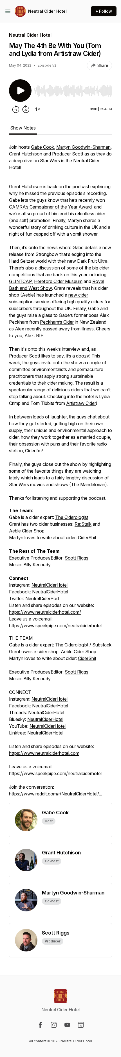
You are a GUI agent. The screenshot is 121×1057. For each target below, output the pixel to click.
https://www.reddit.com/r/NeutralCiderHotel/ (54, 794)
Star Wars (19, 484)
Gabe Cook (42, 147)
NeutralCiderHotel (50, 585)
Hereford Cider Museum (58, 281)
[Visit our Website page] (81, 1025)
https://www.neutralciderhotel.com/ (45, 612)
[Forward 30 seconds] (26, 109)
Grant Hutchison (25, 154)
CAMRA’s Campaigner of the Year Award (50, 207)
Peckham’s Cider (57, 322)
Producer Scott (67, 154)
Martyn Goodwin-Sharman (83, 147)
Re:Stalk (83, 524)
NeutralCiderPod (42, 598)
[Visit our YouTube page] (67, 1025)
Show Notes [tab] (23, 128)
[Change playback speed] (37, 109)
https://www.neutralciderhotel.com (44, 753)
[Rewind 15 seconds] (16, 109)
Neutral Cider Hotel (47, 11)
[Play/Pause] (20, 90)
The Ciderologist (71, 517)
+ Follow (103, 11)
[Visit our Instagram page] (54, 1025)
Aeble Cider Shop (26, 531)
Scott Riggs (76, 558)
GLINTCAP (20, 281)
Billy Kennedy (37, 564)
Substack (101, 645)
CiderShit (87, 537)
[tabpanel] (60, 473)
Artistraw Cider (81, 403)
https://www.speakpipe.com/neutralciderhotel (55, 625)
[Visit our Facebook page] (40, 1025)
